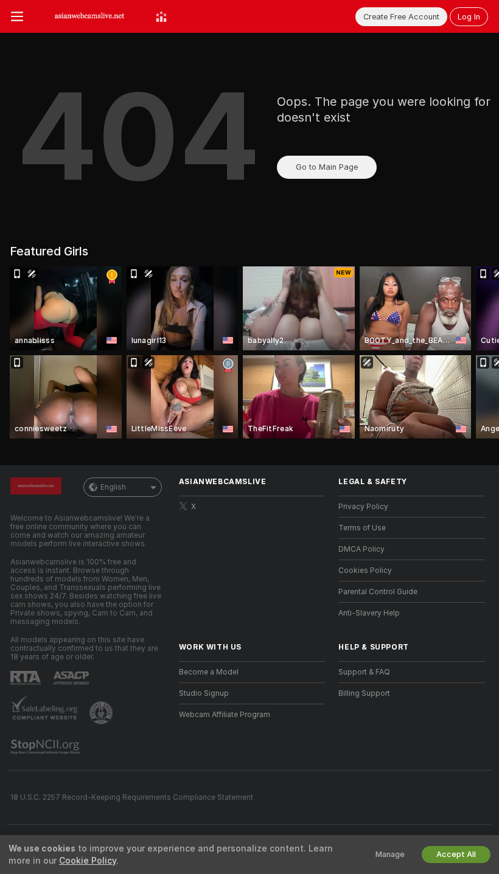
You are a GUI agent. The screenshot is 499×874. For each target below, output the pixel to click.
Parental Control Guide (377, 592)
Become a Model (209, 672)
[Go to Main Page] (89, 16)
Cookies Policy (365, 570)
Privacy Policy (363, 506)
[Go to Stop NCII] (46, 747)
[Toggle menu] (17, 16)
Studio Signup (204, 693)
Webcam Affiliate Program (224, 714)
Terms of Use (362, 528)
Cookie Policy (87, 860)
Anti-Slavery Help (369, 613)
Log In (469, 16)
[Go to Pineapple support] (102, 712)
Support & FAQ (364, 672)
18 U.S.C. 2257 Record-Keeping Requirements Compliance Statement (131, 797)
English (113, 487)
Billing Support (364, 693)
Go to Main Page (327, 167)
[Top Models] (161, 16)
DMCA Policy (361, 549)
